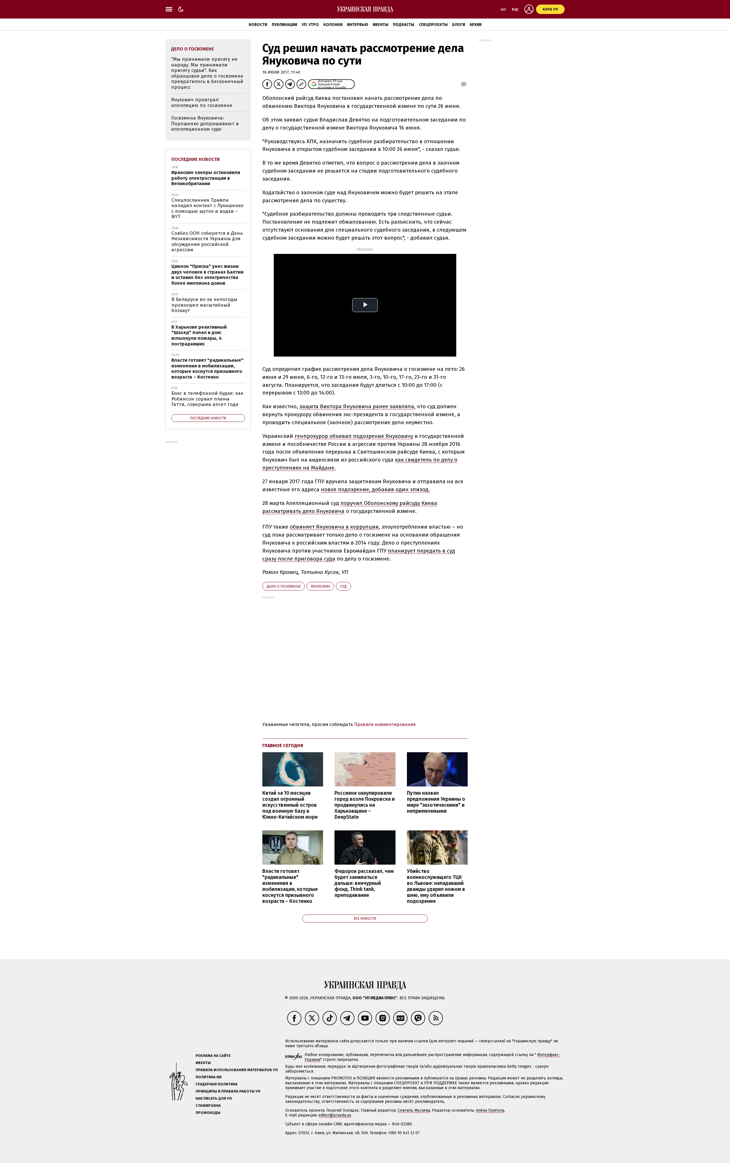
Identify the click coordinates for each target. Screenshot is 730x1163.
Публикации (284, 24)
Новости (258, 24)
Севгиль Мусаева (414, 1110)
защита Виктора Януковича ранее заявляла (356, 406)
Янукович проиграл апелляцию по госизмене (201, 102)
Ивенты (380, 24)
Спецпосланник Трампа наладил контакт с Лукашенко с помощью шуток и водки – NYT (207, 208)
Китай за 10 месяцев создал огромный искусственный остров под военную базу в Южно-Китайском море (290, 805)
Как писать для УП (214, 1098)
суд (343, 586)
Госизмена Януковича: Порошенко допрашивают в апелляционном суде (205, 123)
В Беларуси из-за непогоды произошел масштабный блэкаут (204, 304)
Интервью (357, 24)
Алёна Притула (490, 1110)
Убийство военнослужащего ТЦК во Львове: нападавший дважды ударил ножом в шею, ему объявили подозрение (436, 886)
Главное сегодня (282, 745)
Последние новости (195, 159)
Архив (476, 24)
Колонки (332, 24)
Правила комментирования (385, 724)
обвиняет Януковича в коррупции (334, 526)
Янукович (320, 586)
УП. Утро (310, 24)
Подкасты (403, 24)
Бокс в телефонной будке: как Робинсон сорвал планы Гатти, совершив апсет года (207, 398)
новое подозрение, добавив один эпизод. (375, 489)
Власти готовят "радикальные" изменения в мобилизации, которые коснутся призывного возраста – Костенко (290, 886)
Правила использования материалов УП (237, 1070)
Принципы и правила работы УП (228, 1091)
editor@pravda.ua (335, 1115)
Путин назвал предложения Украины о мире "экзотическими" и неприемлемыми (436, 802)
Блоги (458, 24)
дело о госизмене (284, 586)
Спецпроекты (433, 24)
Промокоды (208, 1113)
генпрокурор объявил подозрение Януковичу (354, 436)
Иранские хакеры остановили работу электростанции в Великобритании (205, 178)
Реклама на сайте (213, 1055)
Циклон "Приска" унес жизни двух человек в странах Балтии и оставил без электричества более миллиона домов (207, 274)
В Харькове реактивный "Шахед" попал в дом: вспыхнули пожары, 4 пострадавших (199, 335)
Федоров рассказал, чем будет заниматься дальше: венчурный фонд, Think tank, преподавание (364, 883)
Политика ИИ (209, 1077)
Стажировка (208, 1105)
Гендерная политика (217, 1084)
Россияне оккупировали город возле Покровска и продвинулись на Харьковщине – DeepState (364, 805)
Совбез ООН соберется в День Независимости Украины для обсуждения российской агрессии (207, 241)
